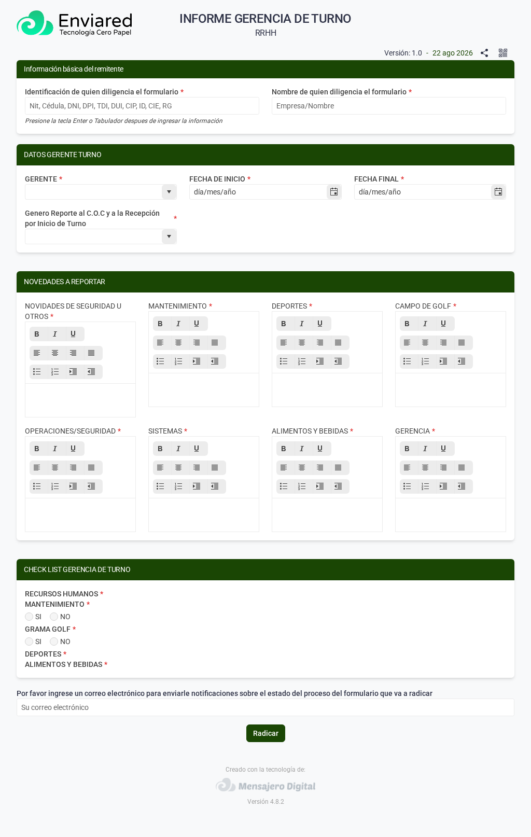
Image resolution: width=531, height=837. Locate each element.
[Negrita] (39, 334)
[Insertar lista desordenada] (39, 372)
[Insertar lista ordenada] (57, 372)
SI (38, 616)
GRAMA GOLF (50, 629)
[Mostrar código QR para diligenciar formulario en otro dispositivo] (505, 53)
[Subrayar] (75, 334)
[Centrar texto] (57, 353)
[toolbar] (80, 353)
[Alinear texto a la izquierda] (39, 353)
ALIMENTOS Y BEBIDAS (66, 664)
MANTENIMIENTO (57, 604)
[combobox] (93, 192)
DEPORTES (45, 654)
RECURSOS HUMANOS (64, 594)
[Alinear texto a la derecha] (75, 353)
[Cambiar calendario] (334, 192)
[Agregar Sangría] (75, 372)
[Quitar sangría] (93, 372)
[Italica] (57, 334)
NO (65, 616)
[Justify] (93, 353)
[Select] (169, 192)
